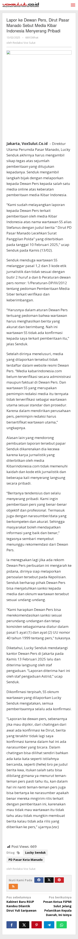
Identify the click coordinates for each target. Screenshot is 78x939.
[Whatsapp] (61, 924)
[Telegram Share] (49, 924)
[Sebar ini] (11, 924)
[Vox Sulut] (21, 4)
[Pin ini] (36, 924)
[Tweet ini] (24, 924)
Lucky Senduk (35, 853)
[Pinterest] (59, 880)
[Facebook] (38, 880)
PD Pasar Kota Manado (26, 860)
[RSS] (13, 886)
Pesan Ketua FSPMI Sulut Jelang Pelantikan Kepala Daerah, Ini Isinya (57, 906)
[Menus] (73, 5)
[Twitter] (49, 880)
